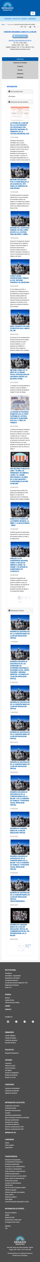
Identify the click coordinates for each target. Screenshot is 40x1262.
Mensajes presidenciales (12, 1120)
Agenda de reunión (20, 36)
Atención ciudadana (11, 1213)
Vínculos (20, 70)
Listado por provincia (11, 1040)
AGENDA (7, 1006)
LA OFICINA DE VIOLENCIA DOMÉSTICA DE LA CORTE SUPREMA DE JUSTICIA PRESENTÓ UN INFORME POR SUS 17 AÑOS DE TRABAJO (19, 417)
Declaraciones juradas (11, 1181)
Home (3, 24)
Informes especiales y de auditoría (15, 1192)
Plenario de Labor (10, 1066)
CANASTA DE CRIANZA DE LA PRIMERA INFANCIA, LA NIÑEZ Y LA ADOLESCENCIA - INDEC (19, 522)
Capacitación (9, 1147)
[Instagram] (16, 1021)
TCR (6, 1228)
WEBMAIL (8, 1226)
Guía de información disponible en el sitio (17, 1202)
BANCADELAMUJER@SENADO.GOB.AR (20, 41)
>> (19, 601)
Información (20, 59)
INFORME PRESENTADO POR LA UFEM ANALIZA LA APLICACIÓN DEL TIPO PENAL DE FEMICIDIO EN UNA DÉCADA (19, 183)
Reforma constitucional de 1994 (14, 1129)
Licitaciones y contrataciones (13, 1169)
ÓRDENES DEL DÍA (10, 1132)
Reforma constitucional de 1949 (14, 1127)
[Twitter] (25, 1021)
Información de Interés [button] (19, 102)
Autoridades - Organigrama (13, 976)
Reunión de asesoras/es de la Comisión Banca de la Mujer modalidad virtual (20, 735)
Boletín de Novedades (11, 1075)
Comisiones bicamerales (12, 1091)
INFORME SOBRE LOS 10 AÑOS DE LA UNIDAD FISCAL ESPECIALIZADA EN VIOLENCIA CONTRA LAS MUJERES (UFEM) (19, 374)
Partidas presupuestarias (12, 1174)
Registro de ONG (10, 1217)
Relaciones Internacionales (13, 1110)
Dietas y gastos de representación (14, 1178)
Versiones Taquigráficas (12, 1073)
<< (19, 946)
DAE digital (8, 1070)
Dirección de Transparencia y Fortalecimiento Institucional (14, 1161)
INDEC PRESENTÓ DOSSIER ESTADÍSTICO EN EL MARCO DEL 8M (20, 328)
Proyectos (20, 66)
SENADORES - (8, 19)
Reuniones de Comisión (20, 63)
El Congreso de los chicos (12, 1222)
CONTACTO (8, 1009)
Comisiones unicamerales (12, 1088)
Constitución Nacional (11, 980)
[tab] (20, 91)
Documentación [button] (17, 91)
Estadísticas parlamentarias (13, 1115)
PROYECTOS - (17, 19)
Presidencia (8, 973)
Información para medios (12, 1002)
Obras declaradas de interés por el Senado (17, 1117)
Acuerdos (7, 1113)
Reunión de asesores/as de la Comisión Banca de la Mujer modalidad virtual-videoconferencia (20, 896)
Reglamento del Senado (12, 985)
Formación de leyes (10, 1108)
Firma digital (8, 1199)
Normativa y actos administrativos (15, 1166)
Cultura (7, 1143)
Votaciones (8, 1063)
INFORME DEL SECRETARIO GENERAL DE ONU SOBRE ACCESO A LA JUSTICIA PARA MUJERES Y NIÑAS (19, 231)
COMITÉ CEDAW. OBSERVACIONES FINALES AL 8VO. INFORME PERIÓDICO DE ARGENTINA (19, 279)
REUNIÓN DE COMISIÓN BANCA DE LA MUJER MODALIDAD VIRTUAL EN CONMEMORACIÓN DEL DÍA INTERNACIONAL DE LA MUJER (19, 930)
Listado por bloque (10, 1038)
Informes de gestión (10, 1190)
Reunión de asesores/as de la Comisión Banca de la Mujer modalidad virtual (20, 634)
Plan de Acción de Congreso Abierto (15, 1187)
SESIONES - (24, 19)
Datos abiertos (9, 1195)
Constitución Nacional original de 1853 (16, 983)
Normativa (20, 77)
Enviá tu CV (8, 987)
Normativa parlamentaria (12, 1164)
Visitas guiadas (9, 1145)
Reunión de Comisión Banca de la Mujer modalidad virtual (18, 830)
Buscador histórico (10, 1043)
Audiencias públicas (11, 1197)
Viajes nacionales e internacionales (15, 1171)
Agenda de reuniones (11, 1093)
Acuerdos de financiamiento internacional (13, 1184)
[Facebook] (33, 1021)
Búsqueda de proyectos (12, 1053)
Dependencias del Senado (12, 978)
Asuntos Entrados (10, 1068)
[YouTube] (8, 1021)
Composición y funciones (12, 1106)
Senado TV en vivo (10, 1077)
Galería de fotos (9, 1000)
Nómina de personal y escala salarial (15, 1176)
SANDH (7, 1215)
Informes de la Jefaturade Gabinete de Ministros (12, 1123)
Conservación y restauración (13, 1220)
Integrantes (20, 74)
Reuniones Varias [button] (17, 610)
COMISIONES (32, 19)
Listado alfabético (10, 1036)
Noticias (7, 998)
